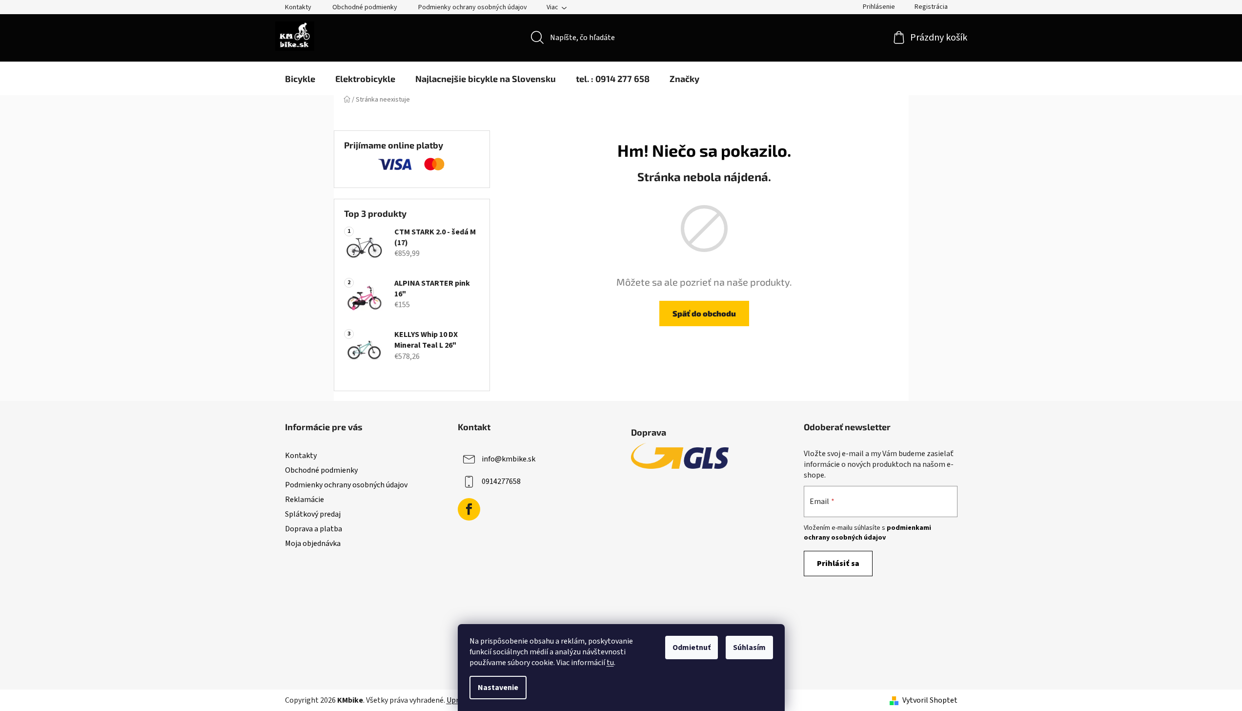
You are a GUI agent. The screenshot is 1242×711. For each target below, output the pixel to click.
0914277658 (501, 481)
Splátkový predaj (313, 514)
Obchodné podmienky (364, 7)
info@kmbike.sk (508, 458)
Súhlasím (749, 647)
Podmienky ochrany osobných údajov (472, 7)
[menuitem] (300, 78)
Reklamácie (304, 499)
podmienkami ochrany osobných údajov (867, 533)
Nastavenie (498, 687)
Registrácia (931, 7)
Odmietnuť (691, 647)
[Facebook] (469, 509)
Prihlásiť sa (838, 563)
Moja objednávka (313, 543)
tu (610, 662)
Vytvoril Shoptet (929, 700)
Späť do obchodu (704, 313)
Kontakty (298, 7)
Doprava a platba (313, 528)
